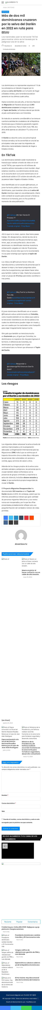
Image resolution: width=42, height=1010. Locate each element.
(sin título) (6, 720)
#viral (14, 221)
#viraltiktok (14, 223)
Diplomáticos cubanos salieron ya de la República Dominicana (27, 964)
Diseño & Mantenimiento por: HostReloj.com (21, 1002)
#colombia (11, 372)
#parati (9, 221)
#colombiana (24, 372)
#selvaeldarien (28, 298)
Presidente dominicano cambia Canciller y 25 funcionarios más (27, 936)
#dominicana (27, 221)
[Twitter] (11, 518)
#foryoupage (15, 300)
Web (3, 811)
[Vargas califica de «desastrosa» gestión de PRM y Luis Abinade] (7, 954)
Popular (19, 922)
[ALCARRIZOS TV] (11, 2)
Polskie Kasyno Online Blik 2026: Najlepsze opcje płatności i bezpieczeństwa (20, 928)
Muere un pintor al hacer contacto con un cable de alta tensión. (31, 572)
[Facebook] (6, 518)
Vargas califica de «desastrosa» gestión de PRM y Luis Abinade (27, 952)
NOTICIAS (11, 7)
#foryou (19, 221)
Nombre (5, 795)
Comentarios (33, 922)
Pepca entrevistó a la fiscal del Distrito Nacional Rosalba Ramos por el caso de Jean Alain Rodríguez (10, 743)
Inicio (5, 7)
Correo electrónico (9, 803)
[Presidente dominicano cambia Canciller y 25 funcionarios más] (7, 941)
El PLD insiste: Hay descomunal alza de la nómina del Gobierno (27, 979)
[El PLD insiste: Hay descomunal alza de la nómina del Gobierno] (7, 982)
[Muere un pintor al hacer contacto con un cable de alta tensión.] (31, 563)
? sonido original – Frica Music (18, 226)
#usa (20, 223)
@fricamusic (11, 215)
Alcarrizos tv (8, 46)
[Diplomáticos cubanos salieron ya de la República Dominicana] (7, 968)
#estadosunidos (28, 223)
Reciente (7, 922)
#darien (20, 298)
